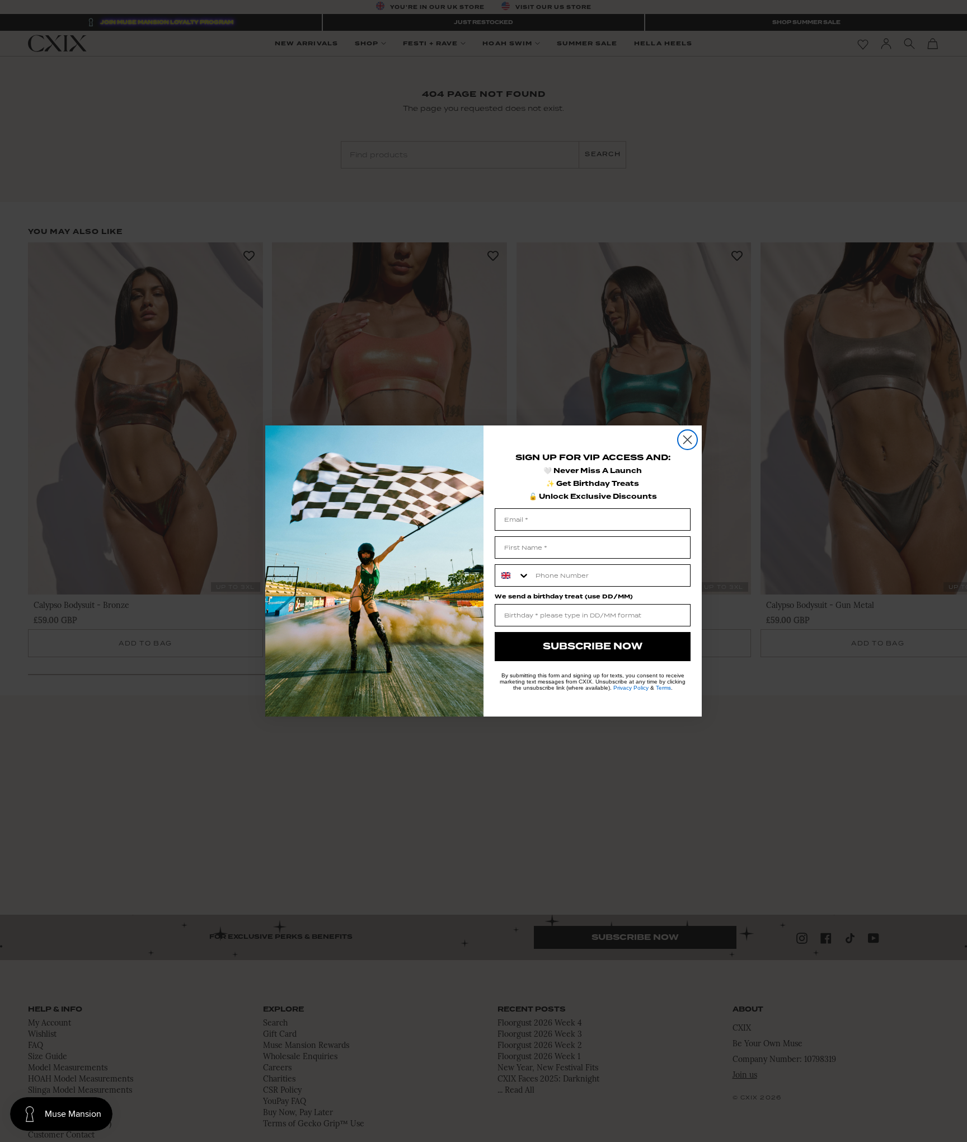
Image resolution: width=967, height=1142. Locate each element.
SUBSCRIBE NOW (592, 646)
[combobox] (512, 575)
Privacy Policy (631, 688)
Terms (663, 688)
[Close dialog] (687, 440)
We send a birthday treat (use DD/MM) (564, 596)
